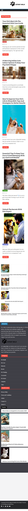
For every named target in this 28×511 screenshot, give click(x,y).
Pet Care (4, 41)
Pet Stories (3, 378)
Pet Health (5, 190)
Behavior (3, 366)
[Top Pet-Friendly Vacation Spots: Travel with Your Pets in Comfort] (14, 419)
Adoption (3, 381)
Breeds (2, 369)
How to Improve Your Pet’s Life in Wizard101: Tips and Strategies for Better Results (13, 101)
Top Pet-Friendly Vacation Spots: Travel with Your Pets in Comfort (13, 428)
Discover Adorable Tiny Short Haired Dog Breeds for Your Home (13, 289)
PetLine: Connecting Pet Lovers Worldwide (14, 461)
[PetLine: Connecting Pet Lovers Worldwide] (14, 453)
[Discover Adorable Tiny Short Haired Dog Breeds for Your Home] (14, 282)
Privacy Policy (4, 392)
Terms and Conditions (6, 395)
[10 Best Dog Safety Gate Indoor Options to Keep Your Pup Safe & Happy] (14, 73)
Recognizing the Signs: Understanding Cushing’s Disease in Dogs (14, 275)
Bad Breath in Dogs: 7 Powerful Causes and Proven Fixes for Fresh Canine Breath (14, 314)
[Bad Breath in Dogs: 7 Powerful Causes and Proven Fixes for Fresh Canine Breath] (14, 307)
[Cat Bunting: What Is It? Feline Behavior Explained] (14, 436)
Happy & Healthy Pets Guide (15, 502)
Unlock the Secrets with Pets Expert (14, 301)
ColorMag (4, 504)
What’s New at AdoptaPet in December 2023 (14, 411)
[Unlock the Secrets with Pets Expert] (14, 228)
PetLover (5, 44)
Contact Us (3, 401)
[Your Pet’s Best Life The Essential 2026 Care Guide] (14, 33)
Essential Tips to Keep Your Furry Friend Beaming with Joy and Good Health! (13, 156)
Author (2, 398)
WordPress (11, 504)
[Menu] (2, 10)
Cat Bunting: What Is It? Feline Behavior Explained (12, 445)
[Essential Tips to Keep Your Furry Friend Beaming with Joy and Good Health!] (14, 174)
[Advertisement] (14, 487)
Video (2, 384)
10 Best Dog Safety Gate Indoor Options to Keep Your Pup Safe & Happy (13, 63)
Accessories (3, 375)
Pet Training (5, 244)
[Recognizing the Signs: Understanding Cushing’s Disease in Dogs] (14, 268)
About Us (3, 404)
